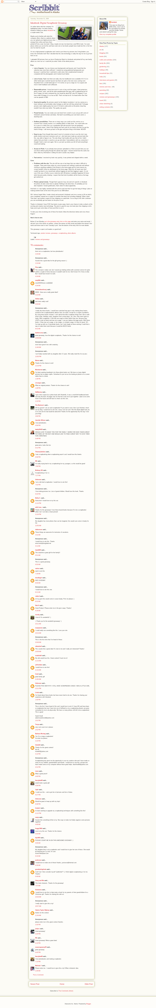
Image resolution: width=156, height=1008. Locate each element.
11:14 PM (38, 503)
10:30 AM (38, 897)
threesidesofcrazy (41, 289)
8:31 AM (37, 601)
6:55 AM (37, 564)
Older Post (89, 984)
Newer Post (34, 984)
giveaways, (54, 233)
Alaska (101, 46)
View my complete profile (107, 34)
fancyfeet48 (39, 780)
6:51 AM (37, 555)
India (101, 76)
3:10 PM (37, 741)
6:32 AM (37, 856)
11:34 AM (38, 915)
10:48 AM (38, 642)
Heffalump (38, 392)
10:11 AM (38, 624)
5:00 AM (37, 843)
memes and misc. (105, 87)
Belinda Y (38, 965)
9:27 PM (37, 795)
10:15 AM (38, 633)
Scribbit (114, 22)
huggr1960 (38, 828)
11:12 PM (38, 813)
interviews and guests (106, 80)
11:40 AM (38, 347)
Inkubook (50, 30)
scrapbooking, (63, 233)
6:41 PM (37, 448)
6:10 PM (37, 943)
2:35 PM (37, 924)
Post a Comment (38, 975)
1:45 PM (37, 699)
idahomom (38, 529)
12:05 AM (38, 525)
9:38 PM (37, 804)
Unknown (38, 479)
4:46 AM (37, 824)
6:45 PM (37, 952)
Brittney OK (39, 470)
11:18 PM (38, 514)
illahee (37, 299)
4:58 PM (37, 425)
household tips (104, 73)
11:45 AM (38, 679)
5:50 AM (37, 304)
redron (37, 568)
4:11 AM (37, 546)
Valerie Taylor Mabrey (42, 910)
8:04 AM (37, 583)
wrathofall (38, 655)
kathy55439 (38, 429)
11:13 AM (38, 661)
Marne (37, 360)
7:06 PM (37, 466)
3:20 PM (37, 934)
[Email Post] (34, 237)
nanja (37, 817)
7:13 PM (37, 961)
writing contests (104, 107)
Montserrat (38, 369)
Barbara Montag (40, 733)
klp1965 (37, 837)
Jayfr (36, 789)
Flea (36, 267)
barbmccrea (39, 333)
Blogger (88, 1004)
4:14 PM (37, 754)
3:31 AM (37, 535)
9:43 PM (37, 494)
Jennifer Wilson (40, 420)
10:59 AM (38, 651)
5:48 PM (37, 438)
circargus (38, 383)
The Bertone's (39, 405)
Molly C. (38, 498)
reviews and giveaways (42, 239)
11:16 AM (38, 670)
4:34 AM (37, 285)
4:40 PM (37, 776)
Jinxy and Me (39, 880)
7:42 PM (37, 485)
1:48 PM (37, 388)
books (101, 56)
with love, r (39, 507)
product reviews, (46, 233)
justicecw (38, 860)
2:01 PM (37, 720)
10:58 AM (38, 338)
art (100, 50)
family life (102, 63)
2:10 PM (37, 401)
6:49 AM (37, 876)
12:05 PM (38, 356)
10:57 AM (38, 906)
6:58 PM (37, 457)
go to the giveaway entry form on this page (57, 221)
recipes (101, 93)
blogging (102, 53)
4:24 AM (37, 276)
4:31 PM (37, 767)
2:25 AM (37, 254)
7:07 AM (37, 885)
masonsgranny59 (40, 947)
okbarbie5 (38, 646)
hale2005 (38, 550)
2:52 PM (37, 730)
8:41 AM (37, 328)
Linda (37, 692)
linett (37, 674)
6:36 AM (37, 865)
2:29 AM (37, 971)
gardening (102, 66)
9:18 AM (37, 610)
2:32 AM (37, 263)
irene (37, 771)
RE (36, 461)
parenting (102, 90)
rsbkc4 (37, 596)
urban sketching (104, 103)
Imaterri (37, 808)
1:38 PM (37, 379)
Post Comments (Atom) (66, 991)
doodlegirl (38, 578)
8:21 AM (37, 592)
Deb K (37, 605)
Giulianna (38, 889)
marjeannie (39, 628)
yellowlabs (38, 665)
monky (37, 614)
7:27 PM (37, 475)
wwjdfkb (38, 280)
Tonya (37, 724)
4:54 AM (37, 834)
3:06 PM (37, 416)
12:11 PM (38, 688)
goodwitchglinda (40, 869)
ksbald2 (37, 745)
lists (100, 83)
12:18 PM (38, 366)
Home (62, 984)
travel (101, 100)
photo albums (72, 233)
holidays (102, 70)
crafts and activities (105, 60)
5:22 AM (37, 295)
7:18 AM (37, 573)
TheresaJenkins (40, 452)
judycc (37, 928)
